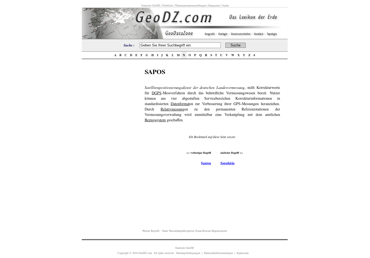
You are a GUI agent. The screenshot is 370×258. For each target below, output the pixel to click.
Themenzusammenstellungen (190, 5)
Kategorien (214, 5)
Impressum (243, 253)
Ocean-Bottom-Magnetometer (211, 231)
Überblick (167, 5)
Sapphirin (227, 163)
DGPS (156, 92)
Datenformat (180, 103)
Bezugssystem (155, 119)
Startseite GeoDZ (150, 5)
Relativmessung (172, 109)
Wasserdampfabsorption (181, 231)
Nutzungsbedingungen (188, 253)
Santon (206, 163)
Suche (225, 5)
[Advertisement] (111, 148)
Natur (165, 231)
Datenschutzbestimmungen (218, 253)
